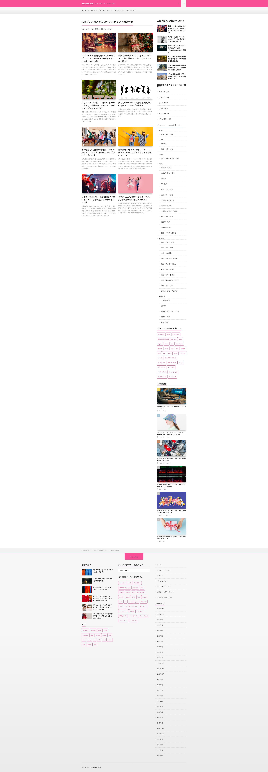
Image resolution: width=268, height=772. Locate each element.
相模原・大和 (165, 317)
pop (177, 348)
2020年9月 (160, 679)
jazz (172, 344)
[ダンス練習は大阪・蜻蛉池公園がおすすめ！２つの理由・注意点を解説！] (162, 67)
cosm (105, 630)
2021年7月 (160, 625)
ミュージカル (173, 372)
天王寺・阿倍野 (166, 206)
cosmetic (85, 635)
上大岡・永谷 (165, 300)
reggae (183, 348)
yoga (175, 353)
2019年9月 (160, 739)
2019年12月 (160, 723)
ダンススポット (164, 113)
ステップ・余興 (164, 92)
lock (172, 348)
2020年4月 (160, 701)
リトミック (172, 376)
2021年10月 (160, 614)
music (109, 640)
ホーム (159, 565)
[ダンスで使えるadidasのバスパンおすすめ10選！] (87, 572)
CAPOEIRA (176, 334)
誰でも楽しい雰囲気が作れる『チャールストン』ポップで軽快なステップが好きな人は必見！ (98, 152)
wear (95, 644)
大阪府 (161, 164)
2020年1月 (160, 717)
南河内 (163, 178)
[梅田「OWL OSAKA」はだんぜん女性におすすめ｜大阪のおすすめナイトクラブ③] (162, 28)
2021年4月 (160, 641)
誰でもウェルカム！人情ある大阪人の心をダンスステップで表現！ (134, 104)
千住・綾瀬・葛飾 (167, 247)
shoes (89, 644)
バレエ (181, 362)
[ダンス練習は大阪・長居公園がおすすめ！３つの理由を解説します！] (162, 76)
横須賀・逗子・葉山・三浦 (170, 311)
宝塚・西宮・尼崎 (167, 134)
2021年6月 (160, 630)
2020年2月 (160, 712)
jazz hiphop (179, 344)
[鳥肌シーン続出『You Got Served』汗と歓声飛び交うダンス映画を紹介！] (162, 39)
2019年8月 (160, 745)
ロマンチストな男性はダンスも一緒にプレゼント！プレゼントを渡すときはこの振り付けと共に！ (98, 58)
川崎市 (163, 306)
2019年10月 (160, 734)
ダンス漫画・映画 (165, 119)
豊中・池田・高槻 (167, 216)
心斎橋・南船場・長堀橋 (169, 211)
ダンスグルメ (163, 103)
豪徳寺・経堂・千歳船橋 (169, 291)
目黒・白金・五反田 (167, 269)
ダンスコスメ (163, 108)
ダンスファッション (88, 10)
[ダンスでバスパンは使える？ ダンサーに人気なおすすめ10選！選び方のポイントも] (87, 598)
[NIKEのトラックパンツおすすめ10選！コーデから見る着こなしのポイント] (87, 616)
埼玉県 (161, 154)
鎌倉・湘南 (165, 322)
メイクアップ (131, 10)
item (110, 635)
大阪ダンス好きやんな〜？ (166, 592)
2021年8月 (160, 620)
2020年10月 (160, 674)
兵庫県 (161, 130)
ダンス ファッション (165, 436)
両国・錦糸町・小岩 (167, 242)
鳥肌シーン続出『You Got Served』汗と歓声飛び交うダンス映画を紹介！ (177, 39)
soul (159, 353)
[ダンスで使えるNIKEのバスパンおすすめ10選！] (87, 581)
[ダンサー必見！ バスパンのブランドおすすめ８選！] (87, 589)
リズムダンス (162, 376)
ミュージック (162, 410)
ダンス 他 (161, 541)
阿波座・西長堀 (166, 227)
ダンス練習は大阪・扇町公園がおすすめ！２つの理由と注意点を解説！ (177, 59)
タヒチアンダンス (170, 358)
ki (94, 640)
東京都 (161, 238)
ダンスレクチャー (104, 10)
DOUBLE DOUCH (163, 339)
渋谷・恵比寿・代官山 (168, 264)
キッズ (160, 358)
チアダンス (161, 362)
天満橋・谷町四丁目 (167, 200)
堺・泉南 (164, 184)
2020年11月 (160, 668)
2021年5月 (160, 636)
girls (180, 339)
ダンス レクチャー (163, 581)
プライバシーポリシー (164, 597)
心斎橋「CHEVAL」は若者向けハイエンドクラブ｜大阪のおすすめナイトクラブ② (98, 200)
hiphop (160, 344)
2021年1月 (160, 658)
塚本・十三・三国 (167, 189)
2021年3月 (160, 647)
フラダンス (171, 367)
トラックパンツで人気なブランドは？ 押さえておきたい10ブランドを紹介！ (102, 607)
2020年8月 (160, 685)
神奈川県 (162, 296)
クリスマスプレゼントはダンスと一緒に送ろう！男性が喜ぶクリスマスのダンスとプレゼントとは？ (98, 105)
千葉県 (161, 140)
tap (164, 353)
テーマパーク (172, 362)
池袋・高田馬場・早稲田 (169, 258)
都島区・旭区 (165, 222)
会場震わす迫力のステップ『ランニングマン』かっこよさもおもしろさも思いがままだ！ (134, 152)
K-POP (160, 348)
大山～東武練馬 (166, 253)
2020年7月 (160, 690)
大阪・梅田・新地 (167, 195)
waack (169, 353)
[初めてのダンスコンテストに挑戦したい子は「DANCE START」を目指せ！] (162, 48)
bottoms (93, 630)
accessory (85, 630)
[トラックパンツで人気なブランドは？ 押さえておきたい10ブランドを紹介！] (87, 607)
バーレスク (161, 367)
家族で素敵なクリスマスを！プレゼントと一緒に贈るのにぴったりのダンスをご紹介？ (134, 58)
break (168, 334)
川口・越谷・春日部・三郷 (170, 158)
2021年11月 (160, 609)
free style (174, 339)
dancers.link (97, 767)
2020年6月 (160, 696)
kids (99, 640)
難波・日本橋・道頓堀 (168, 233)
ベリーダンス (162, 372)
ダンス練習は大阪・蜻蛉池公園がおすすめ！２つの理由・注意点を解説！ (177, 68)
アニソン (182, 353)
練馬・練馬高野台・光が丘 (170, 280)
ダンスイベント (164, 97)
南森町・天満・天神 (167, 173)
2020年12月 (160, 663)
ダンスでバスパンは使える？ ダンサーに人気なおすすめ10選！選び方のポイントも (103, 598)
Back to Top (134, 557)
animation (161, 334)
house (166, 344)
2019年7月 (160, 750)
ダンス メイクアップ (164, 586)
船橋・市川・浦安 (167, 149)
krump (166, 348)
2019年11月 (160, 728)
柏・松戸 (164, 143)
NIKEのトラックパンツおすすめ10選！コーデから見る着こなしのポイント (103, 616)
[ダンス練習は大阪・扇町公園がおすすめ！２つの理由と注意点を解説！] (162, 59)
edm (92, 635)
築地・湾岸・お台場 (167, 275)
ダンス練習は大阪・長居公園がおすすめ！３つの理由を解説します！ (177, 76)
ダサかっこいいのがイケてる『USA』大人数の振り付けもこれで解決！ (134, 198)
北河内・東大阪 (166, 168)
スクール (160, 576)
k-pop (89, 640)
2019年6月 (160, 755)
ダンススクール (118, 10)
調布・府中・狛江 (167, 286)
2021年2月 (160, 652)
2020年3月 (160, 707)
